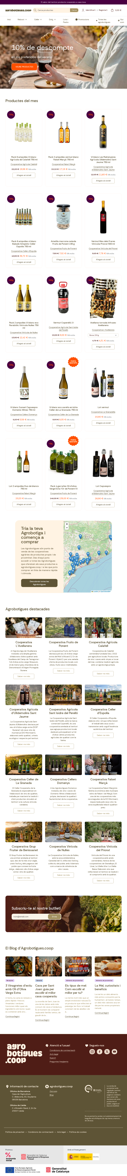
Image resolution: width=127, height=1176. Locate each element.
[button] (88, 554)
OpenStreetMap (106, 591)
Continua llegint (12, 1016)
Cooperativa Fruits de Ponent (63, 248)
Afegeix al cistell (24, 175)
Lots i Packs (65, 21)
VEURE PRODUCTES (24, 66)
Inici (9, 19)
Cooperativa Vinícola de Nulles (24, 332)
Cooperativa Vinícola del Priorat (103, 248)
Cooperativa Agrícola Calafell (24, 164)
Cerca (74, 10)
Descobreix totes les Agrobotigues (39, 583)
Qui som (122, 21)
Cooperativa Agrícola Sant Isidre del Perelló (63, 328)
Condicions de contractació (62, 1050)
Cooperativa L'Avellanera (103, 330)
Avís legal (54, 1054)
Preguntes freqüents (59, 1061)
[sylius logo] (18, 10)
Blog (52, 1095)
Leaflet (95, 591)
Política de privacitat (14, 1132)
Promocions (83, 19)
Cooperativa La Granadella (103, 412)
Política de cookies (78, 1132)
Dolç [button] (51, 19)
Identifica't (90, 10)
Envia (54, 916)
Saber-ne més (23, 676)
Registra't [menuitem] (103, 10)
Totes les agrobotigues (104, 21)
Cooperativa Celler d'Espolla (23, 251)
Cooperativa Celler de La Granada (63, 414)
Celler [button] (36, 19)
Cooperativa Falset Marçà (63, 164)
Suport (53, 1058)
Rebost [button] (21, 19)
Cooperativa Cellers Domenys (23, 414)
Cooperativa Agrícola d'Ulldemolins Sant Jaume (103, 168)
